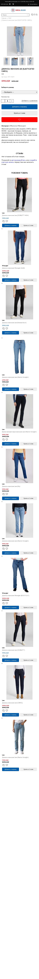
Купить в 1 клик (19, 113)
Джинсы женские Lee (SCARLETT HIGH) (15, 215)
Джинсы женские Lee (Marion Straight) (15, 377)
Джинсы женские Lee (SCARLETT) (13, 650)
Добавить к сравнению (30, 100)
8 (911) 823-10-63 (4, 4)
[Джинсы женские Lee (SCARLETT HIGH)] (19, 195)
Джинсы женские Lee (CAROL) (12, 703)
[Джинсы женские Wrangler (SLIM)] (19, 247)
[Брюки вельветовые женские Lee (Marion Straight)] (19, 411)
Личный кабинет (34, 4)
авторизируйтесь (19, 160)
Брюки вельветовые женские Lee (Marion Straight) (19, 432)
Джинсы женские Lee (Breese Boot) (14, 322)
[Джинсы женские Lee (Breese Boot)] (19, 302)
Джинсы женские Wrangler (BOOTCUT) (15, 595)
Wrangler (5, 265)
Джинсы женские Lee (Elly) (11, 486)
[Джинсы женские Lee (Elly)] (19, 466)
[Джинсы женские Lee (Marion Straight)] (19, 357)
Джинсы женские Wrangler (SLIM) (13, 268)
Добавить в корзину (19, 107)
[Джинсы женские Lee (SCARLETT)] (19, 629)
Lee (3, 74)
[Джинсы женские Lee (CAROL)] (19, 682)
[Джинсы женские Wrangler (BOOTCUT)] (19, 575)
